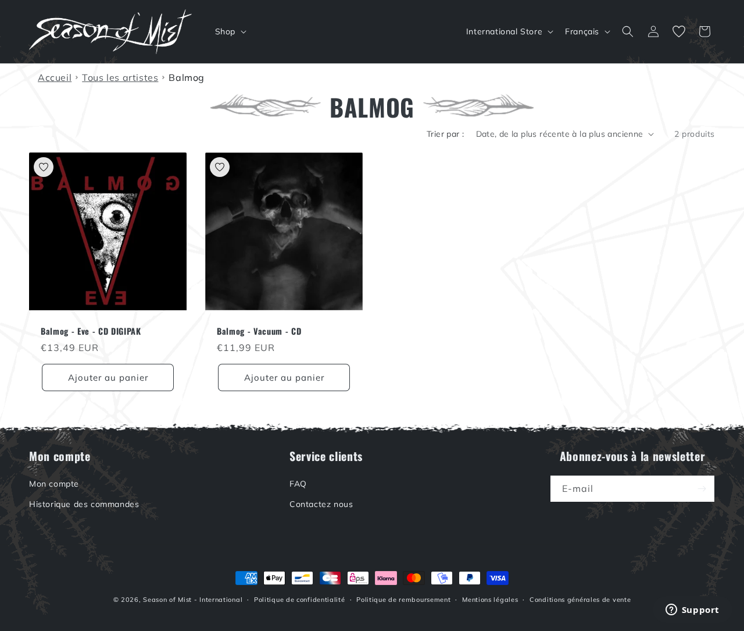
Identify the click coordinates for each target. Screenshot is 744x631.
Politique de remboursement (403, 599)
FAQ (298, 483)
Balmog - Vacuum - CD (259, 331)
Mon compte (54, 483)
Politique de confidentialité (299, 599)
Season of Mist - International (192, 599)
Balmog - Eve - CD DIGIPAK (91, 331)
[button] (229, 31)
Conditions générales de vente (580, 599)
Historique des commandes (84, 504)
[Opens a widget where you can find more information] (692, 610)
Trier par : (445, 134)
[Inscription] (701, 488)
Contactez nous (321, 504)
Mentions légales (490, 599)
